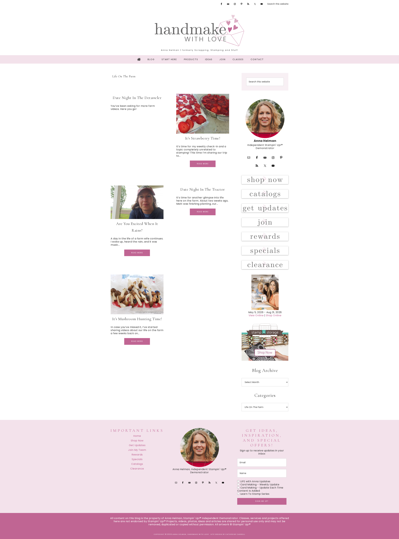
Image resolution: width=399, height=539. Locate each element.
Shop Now (137, 440)
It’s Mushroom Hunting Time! (137, 318)
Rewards (137, 454)
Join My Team (137, 450)
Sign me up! (261, 501)
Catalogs (137, 464)
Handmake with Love (199, 30)
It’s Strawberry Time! (202, 138)
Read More (203, 164)
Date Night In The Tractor (202, 189)
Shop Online (273, 315)
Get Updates (137, 445)
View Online (256, 315)
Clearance (137, 468)
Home (137, 436)
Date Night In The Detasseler (137, 97)
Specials (137, 459)
